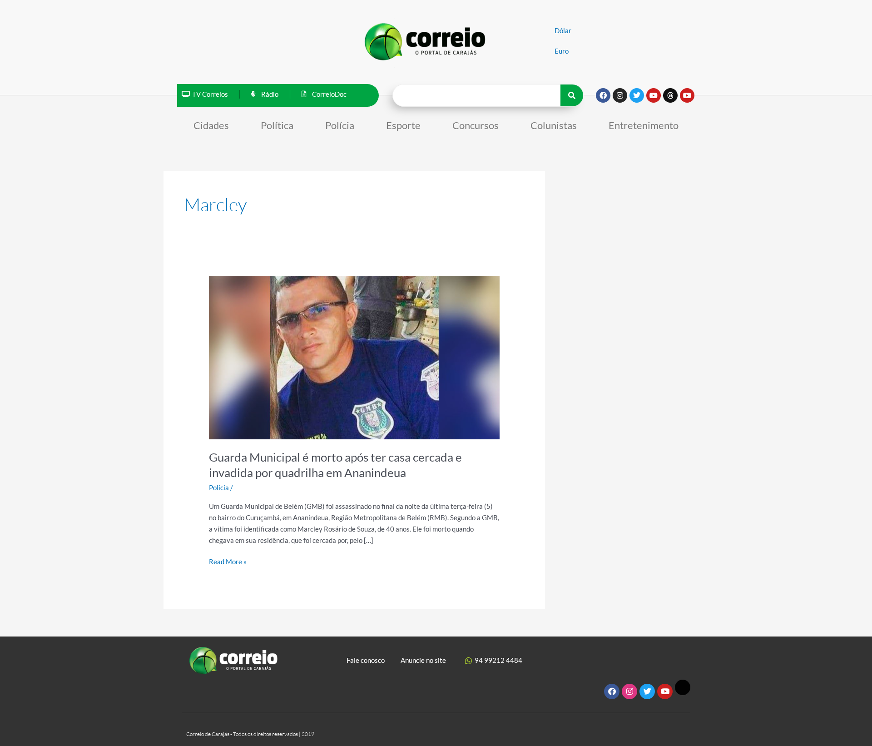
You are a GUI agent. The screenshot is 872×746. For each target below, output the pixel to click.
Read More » (228, 561)
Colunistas (553, 125)
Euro (562, 51)
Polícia (339, 125)
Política (277, 125)
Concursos (475, 125)
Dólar (563, 30)
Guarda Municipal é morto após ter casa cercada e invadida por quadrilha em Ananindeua (335, 465)
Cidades (211, 125)
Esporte (403, 125)
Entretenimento (644, 125)
